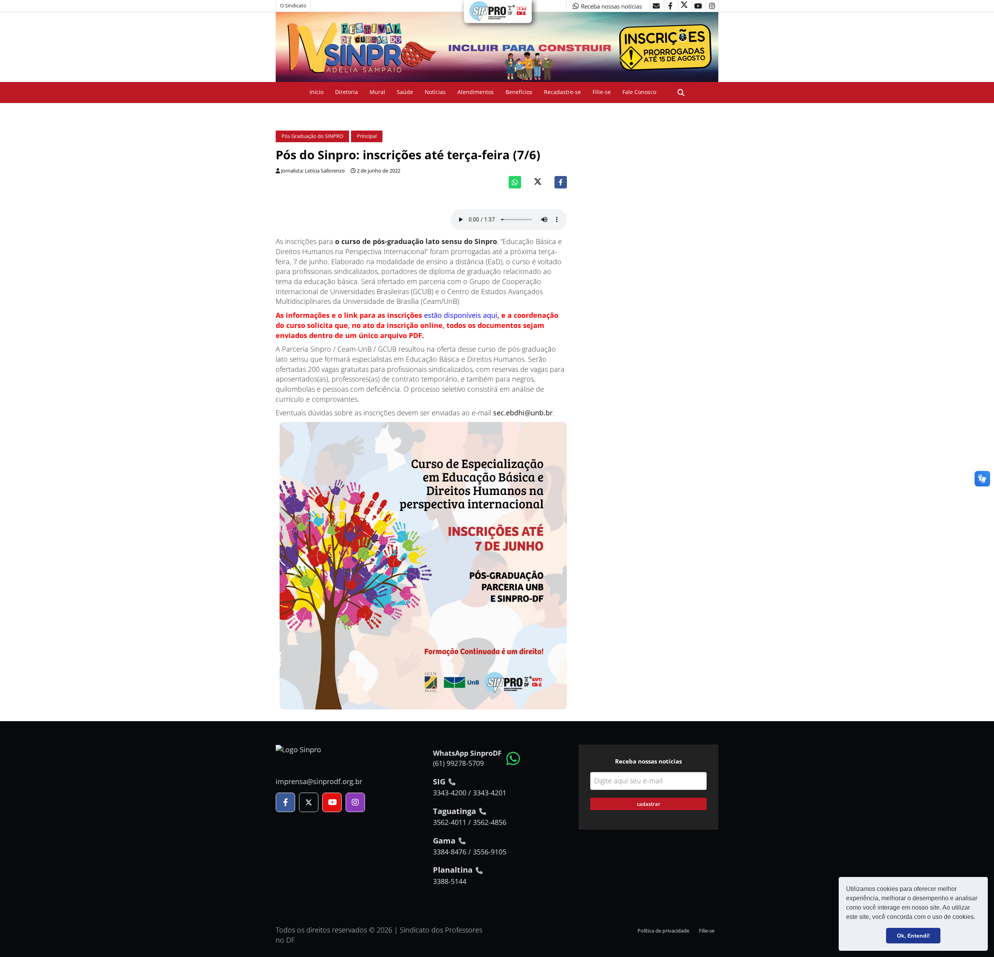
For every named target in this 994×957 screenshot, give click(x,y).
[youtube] (698, 6)
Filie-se (602, 92)
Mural (377, 92)
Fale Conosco (639, 92)
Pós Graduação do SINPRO (312, 136)
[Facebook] (560, 182)
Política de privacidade (663, 930)
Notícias (435, 92)
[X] (684, 6)
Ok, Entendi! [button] (913, 936)
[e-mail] (656, 6)
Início (316, 92)
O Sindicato (293, 5)
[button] (978, 918)
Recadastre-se (562, 92)
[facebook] (670, 6)
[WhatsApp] (515, 182)
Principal (367, 136)
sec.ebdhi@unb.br (523, 412)
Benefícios (519, 92)
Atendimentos (475, 92)
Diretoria (346, 92)
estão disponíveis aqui (460, 315)
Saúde (405, 92)
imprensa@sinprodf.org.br (319, 781)
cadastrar (648, 803)
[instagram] (712, 6)
